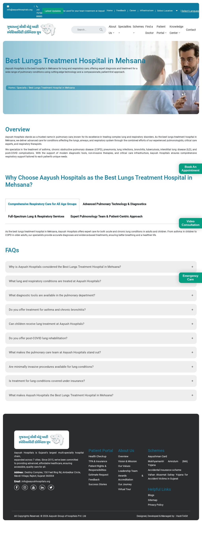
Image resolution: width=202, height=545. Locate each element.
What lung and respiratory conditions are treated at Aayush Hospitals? (55, 281)
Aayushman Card (157, 456)
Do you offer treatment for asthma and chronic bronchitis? (47, 309)
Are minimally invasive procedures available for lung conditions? (51, 367)
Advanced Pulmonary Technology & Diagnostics (114, 204)
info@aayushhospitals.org (19, 9)
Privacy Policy (155, 504)
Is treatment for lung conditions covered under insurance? (47, 381)
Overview (123, 456)
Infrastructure (146, 10)
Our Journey (125, 484)
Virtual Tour (124, 489)
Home (110, 10)
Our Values (124, 466)
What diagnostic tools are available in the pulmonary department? (52, 295)
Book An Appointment (190, 168)
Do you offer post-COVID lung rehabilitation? (38, 338)
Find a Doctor (149, 29)
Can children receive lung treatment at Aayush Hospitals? (46, 324)
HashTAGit (182, 516)
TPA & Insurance (98, 461)
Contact (191, 29)
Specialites (124, 26)
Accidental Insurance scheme (164, 469)
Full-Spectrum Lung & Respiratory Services (36, 216)
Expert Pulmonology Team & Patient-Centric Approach (106, 216)
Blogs (151, 495)
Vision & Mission (127, 461)
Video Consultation (190, 223)
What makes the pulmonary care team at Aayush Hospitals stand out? (55, 352)
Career (133, 10)
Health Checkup (97, 456)
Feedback (121, 10)
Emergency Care (190, 277)
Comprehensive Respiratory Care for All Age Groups (42, 204)
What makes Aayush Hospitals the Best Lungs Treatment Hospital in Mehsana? (61, 395)
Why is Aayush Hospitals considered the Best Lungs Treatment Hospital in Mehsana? (65, 267)
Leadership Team (127, 470)
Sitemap (152, 500)
